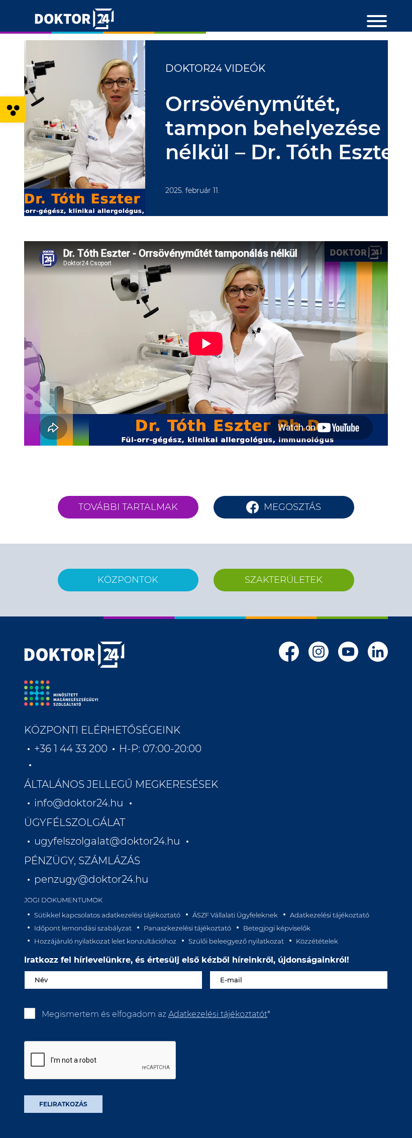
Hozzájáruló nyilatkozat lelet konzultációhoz (105, 941)
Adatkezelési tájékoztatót (217, 1014)
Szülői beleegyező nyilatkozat (236, 941)
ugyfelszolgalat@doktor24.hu (107, 841)
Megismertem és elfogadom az (156, 1014)
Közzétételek (317, 941)
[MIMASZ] (61, 693)
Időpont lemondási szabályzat (83, 928)
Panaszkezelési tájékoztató (187, 928)
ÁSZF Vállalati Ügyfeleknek (235, 915)
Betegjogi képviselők (277, 928)
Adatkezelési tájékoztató (329, 915)
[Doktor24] (74, 655)
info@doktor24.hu (78, 803)
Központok (127, 579)
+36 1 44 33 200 (71, 749)
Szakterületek (284, 579)
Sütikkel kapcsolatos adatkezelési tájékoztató (107, 915)
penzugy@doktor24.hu (92, 879)
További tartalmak (128, 506)
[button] (13, 109)
